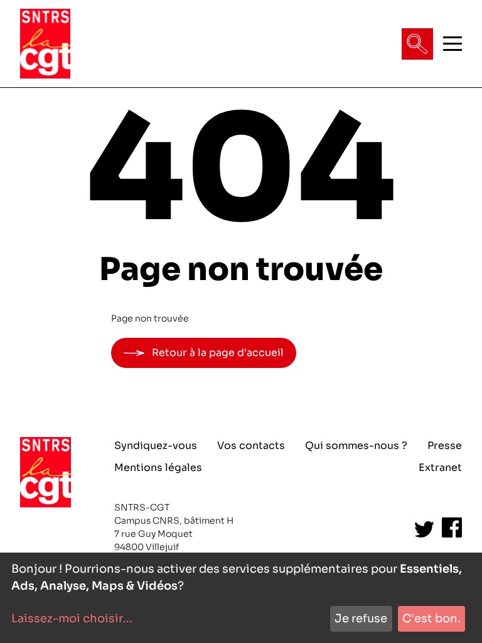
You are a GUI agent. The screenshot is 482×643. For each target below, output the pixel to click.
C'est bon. (431, 618)
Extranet (440, 467)
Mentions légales (158, 467)
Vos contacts (251, 445)
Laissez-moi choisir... (71, 618)
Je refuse (361, 618)
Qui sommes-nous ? (356, 445)
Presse (444, 445)
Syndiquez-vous (155, 445)
